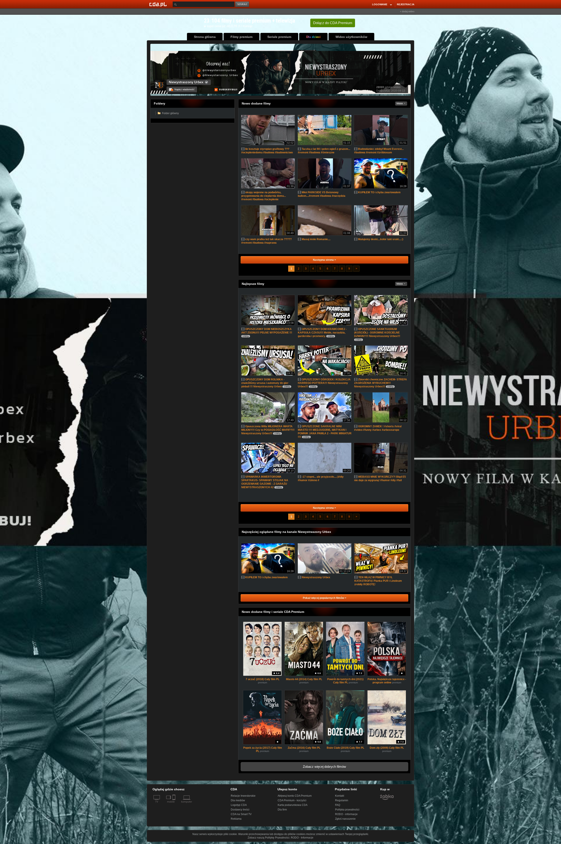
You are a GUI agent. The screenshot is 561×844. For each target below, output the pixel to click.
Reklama (236, 818)
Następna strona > (324, 259)
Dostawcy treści (240, 809)
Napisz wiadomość (183, 89)
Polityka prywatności (347, 809)
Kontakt (339, 795)
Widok (400, 103)
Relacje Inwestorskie (243, 795)
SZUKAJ (242, 4)
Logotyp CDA (239, 805)
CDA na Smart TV (241, 814)
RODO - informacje (346, 814)
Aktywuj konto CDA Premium (295, 795)
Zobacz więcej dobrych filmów (324, 766)
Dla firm (282, 809)
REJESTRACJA (405, 4)
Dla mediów (238, 800)
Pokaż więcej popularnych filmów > (324, 597)
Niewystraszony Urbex (186, 82)
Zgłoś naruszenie (345, 818)
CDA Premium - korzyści (292, 800)
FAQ (337, 805)
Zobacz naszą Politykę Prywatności (268, 837)
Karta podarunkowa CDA (292, 805)
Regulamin (341, 800)
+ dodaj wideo (407, 11)
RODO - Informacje (302, 837)
